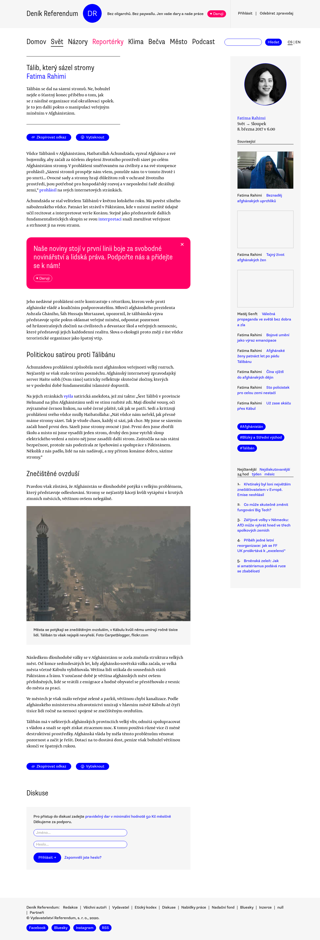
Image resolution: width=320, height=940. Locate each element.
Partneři (37, 912)
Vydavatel (120, 907)
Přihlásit (245, 13)
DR (92, 13)
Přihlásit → (47, 857)
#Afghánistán (251, 426)
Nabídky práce (193, 907)
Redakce (70, 907)
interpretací (110, 219)
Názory (78, 41)
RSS (105, 927)
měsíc (269, 474)
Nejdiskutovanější (275, 469)
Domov (36, 41)
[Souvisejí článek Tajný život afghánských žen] (265, 230)
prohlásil (48, 190)
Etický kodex (145, 907)
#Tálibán (247, 448)
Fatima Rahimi (46, 76)
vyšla (69, 396)
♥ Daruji (216, 13)
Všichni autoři (95, 907)
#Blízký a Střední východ (261, 437)
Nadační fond (223, 907)
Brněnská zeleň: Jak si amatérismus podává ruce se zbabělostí (261, 566)
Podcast (203, 41)
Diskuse (169, 907)
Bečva (156, 41)
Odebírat (276, 13)
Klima (136, 41)
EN (298, 42)
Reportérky (107, 41)
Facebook (37, 927)
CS (290, 42)
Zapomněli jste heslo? (82, 857)
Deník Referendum (52, 13)
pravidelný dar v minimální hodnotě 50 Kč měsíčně (128, 816)
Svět (57, 41)
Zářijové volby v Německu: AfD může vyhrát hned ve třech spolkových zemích (263, 525)
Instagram (84, 927)
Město (178, 41)
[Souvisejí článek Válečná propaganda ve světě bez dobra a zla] (265, 289)
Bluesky (246, 907)
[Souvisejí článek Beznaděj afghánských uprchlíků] (265, 171)
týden (256, 474)
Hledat (273, 42)
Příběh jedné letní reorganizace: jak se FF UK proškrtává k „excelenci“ (261, 545)
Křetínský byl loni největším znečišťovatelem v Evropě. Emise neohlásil (264, 489)
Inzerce (265, 907)
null (280, 907)
